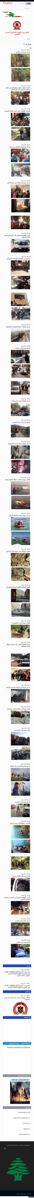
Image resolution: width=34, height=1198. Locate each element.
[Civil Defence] (17, 25)
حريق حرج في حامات (23, 52)
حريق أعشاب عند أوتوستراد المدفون (18, 326)
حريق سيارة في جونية (22, 348)
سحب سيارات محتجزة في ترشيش (18, 709)
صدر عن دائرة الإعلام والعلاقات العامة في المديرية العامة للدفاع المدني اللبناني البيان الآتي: (17, 973)
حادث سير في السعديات (22, 730)
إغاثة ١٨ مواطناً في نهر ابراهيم (20, 823)
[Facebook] (28, 3)
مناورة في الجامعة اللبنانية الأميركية (18, 258)
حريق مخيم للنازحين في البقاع (20, 766)
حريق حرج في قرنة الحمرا (21, 422)
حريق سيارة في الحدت (22, 921)
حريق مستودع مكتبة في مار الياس (18, 183)
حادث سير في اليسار (23, 942)
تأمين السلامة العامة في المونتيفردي (18, 587)
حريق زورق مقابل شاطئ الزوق (19, 515)
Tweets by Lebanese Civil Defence (18, 1047)
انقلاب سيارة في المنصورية (21, 623)
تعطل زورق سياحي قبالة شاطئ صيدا (17, 479)
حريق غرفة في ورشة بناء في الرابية (18, 687)
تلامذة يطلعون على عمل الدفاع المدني (17, 111)
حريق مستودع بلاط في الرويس (19, 147)
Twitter (26, 3)
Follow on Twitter (25, 1043)
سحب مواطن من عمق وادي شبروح (18, 551)
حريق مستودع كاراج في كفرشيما (19, 443)
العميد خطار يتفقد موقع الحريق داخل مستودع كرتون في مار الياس (17, 88)
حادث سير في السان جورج (21, 876)
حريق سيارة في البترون (22, 802)
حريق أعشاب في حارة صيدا (21, 401)
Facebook (5, 1148)
